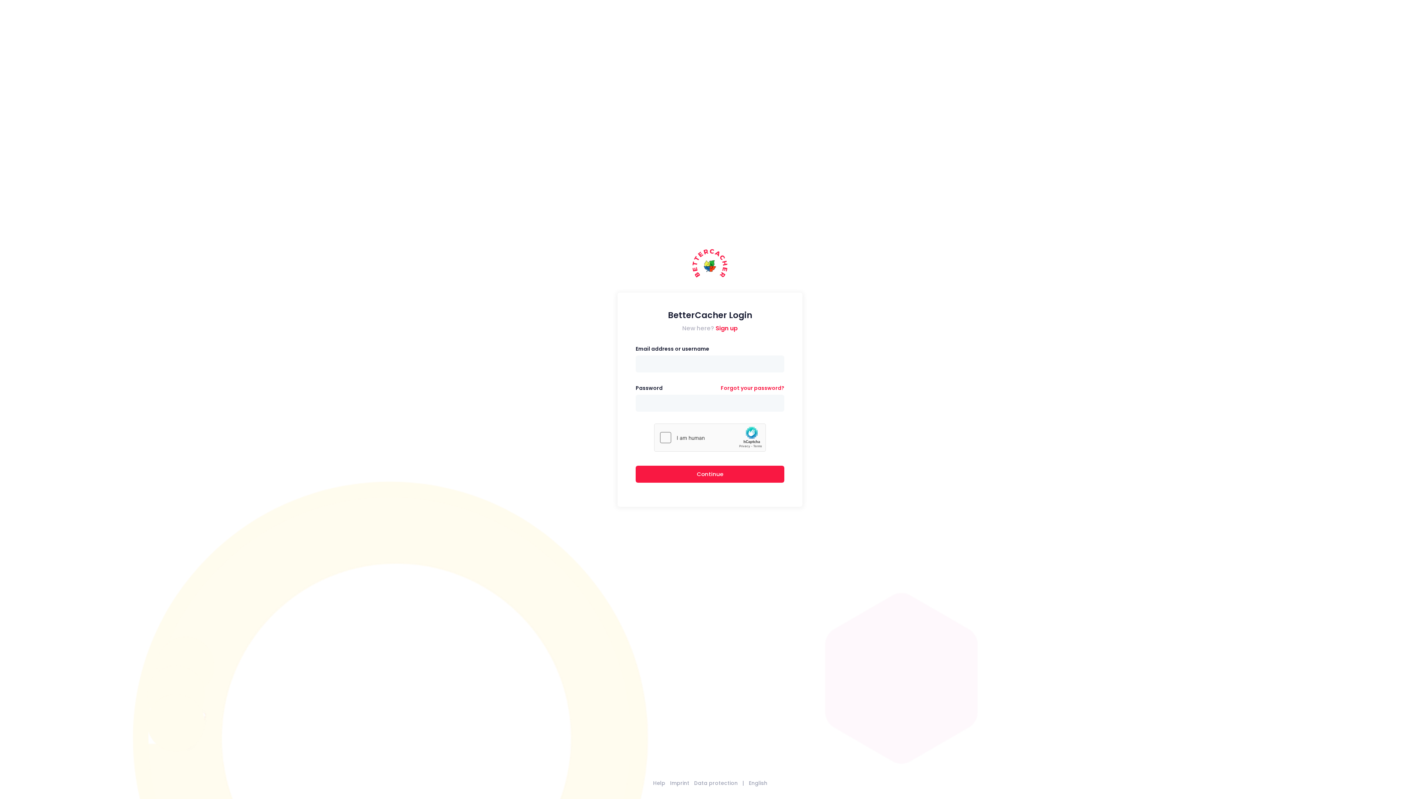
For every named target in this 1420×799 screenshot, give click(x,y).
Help (659, 783)
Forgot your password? (752, 388)
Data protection (716, 783)
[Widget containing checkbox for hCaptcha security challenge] (710, 438)
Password (649, 388)
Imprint (679, 783)
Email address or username (672, 349)
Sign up (727, 328)
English (758, 783)
